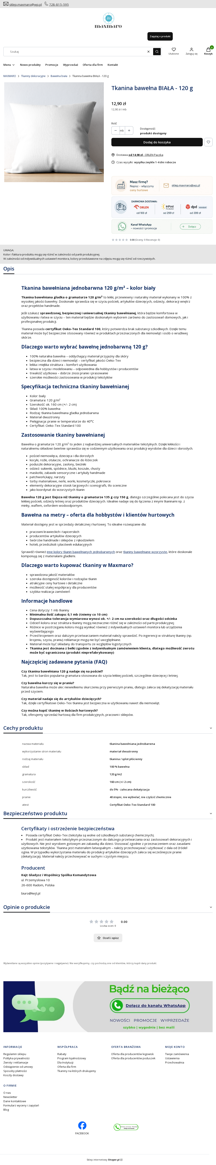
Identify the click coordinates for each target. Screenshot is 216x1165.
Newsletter (10, 1097)
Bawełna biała (59, 76)
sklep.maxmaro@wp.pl (25, 4)
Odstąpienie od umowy (18, 1067)
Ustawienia (172, 1058)
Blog (6, 1109)
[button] (157, 51)
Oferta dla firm (66, 1067)
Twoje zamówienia (177, 1054)
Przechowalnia (174, 1062)
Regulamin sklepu (14, 1054)
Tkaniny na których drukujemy (76, 1071)
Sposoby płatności (15, 1071)
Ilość (114, 123)
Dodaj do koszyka (157, 142)
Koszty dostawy (13, 1075)
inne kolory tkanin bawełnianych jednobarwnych (81, 552)
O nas (7, 1093)
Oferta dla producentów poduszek (133, 1058)
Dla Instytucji (65, 1062)
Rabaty (61, 1054)
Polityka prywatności (16, 1058)
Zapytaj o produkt (160, 36)
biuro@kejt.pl (30, 893)
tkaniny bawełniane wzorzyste (145, 552)
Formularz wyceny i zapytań (21, 1105)
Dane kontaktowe (14, 1101)
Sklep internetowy (103, 1159)
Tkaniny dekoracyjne (33, 76)
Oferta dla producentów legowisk (132, 1054)
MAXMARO (9, 76)
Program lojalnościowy (71, 1058)
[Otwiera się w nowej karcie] (126, 1127)
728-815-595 (59, 4)
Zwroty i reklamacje (15, 1062)
